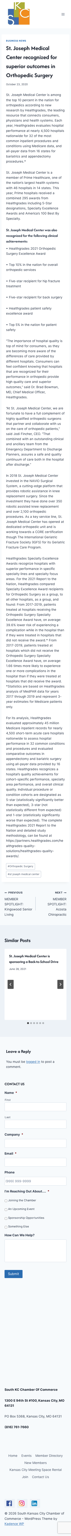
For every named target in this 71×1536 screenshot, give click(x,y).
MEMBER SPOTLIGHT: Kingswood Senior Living (18, 903)
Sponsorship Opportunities (26, 1218)
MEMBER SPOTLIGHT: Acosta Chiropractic (57, 903)
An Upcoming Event (21, 1209)
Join (25, 1477)
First (8, 1099)
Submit (13, 1274)
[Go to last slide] (11, 984)
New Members (35, 1463)
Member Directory (49, 1456)
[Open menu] (62, 14)
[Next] (60, 984)
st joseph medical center (23, 874)
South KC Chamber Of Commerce (31, 1390)
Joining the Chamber (22, 1200)
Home (12, 1456)
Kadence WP (14, 1524)
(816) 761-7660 (17, 1427)
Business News (16, 40)
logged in (33, 1062)
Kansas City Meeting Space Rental (35, 1470)
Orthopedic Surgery (20, 866)
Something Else (18, 1226)
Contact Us (40, 1477)
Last (8, 1117)
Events (26, 1456)
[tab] (28, 1023)
